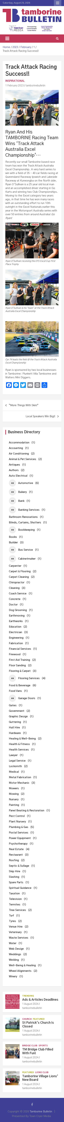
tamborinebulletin (35, 85)
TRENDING (28, 996)
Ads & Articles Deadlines (40, 999)
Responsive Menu (57, 3)
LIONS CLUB (42, 1072)
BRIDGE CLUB (29, 1046)
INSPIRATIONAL (15, 81)
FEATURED (39, 1019)
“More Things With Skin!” (23, 405)
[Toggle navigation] (7, 38)
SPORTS (43, 1046)
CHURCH (27, 1019)
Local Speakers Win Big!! (40, 416)
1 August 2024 (30, 1004)
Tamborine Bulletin (41, 1111)
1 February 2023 (14, 85)
